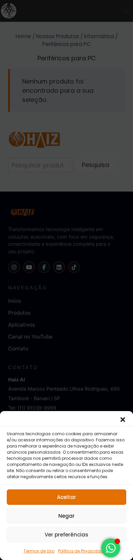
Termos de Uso (39, 551)
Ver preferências (66, 534)
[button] (122, 419)
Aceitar (66, 497)
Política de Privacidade (82, 551)
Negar (66, 515)
